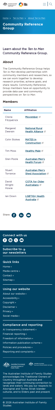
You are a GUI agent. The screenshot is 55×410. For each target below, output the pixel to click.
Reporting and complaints (18, 352)
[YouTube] (22, 240)
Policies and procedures (17, 347)
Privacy (7, 311)
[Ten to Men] (27, 4)
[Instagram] (10, 240)
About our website (14, 294)
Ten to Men (18, 18)
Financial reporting (14, 334)
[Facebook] (5, 240)
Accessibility (10, 298)
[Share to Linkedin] (22, 215)
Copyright (8, 302)
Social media (10, 316)
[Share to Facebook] (15, 215)
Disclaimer (9, 307)
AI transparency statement (19, 329)
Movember (31, 117)
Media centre (10, 271)
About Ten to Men (36, 18)
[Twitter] (16, 240)
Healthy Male (33, 151)
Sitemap (8, 280)
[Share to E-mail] (29, 215)
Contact (7, 275)
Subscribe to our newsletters (14, 251)
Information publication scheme (21, 343)
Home (6, 18)
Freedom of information (17, 338)
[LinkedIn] (27, 240)
